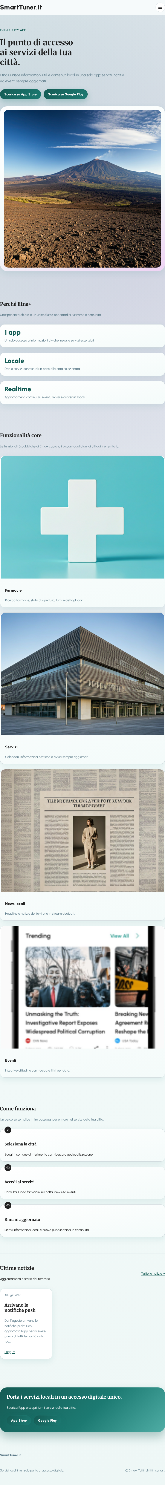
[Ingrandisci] (156, 115)
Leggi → (10, 1352)
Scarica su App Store (20, 94)
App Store (19, 1420)
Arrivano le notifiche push (20, 1308)
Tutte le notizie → (153, 1273)
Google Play (47, 1420)
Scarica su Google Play (65, 94)
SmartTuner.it (21, 7)
